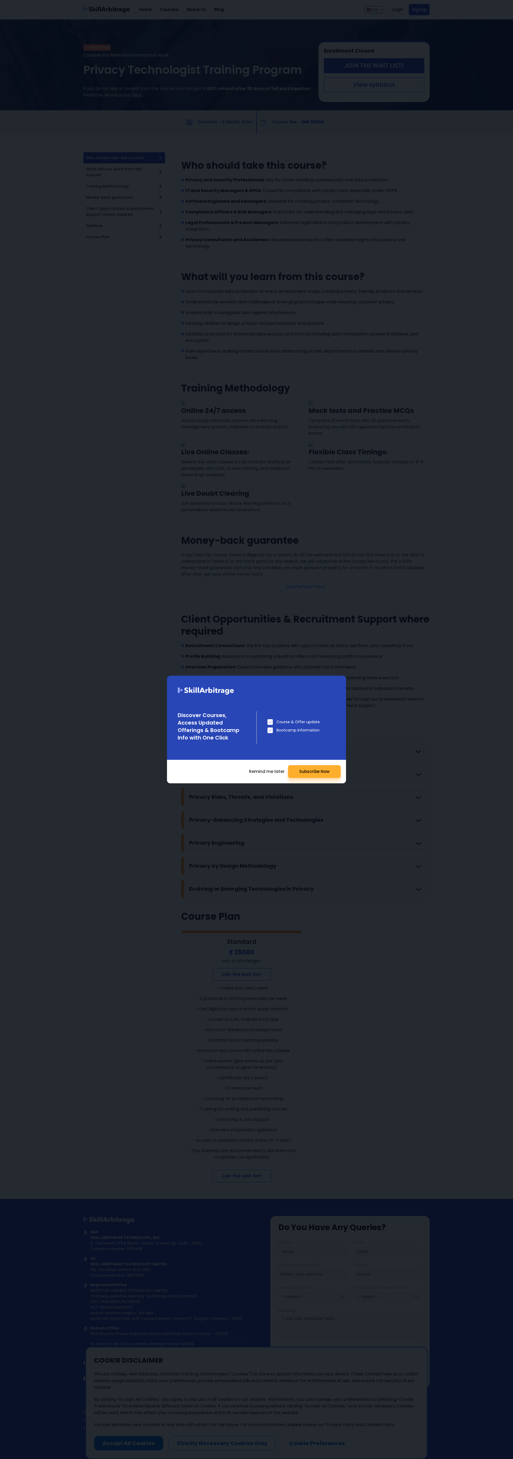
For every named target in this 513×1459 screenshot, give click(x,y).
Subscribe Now (314, 771)
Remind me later (267, 771)
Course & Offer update (298, 722)
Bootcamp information (298, 730)
